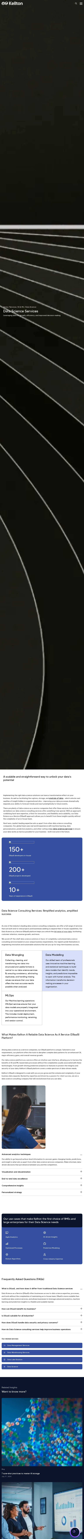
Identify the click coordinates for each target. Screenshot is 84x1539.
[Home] (12, 3)
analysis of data (56, 798)
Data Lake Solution (14, 1359)
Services (13, 307)
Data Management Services (18, 1345)
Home (5, 307)
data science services (62, 829)
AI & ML (21, 307)
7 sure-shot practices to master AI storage (21, 1473)
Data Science (31, 307)
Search (76, 3)
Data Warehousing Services (18, 1352)
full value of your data (63, 931)
